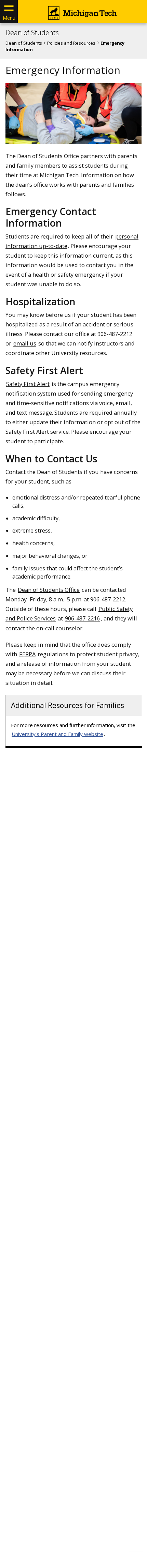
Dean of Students (32, 33)
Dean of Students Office (49, 590)
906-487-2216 (82, 618)
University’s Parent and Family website (57, 734)
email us (24, 343)
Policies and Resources (71, 43)
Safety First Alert (28, 384)
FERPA (27, 654)
